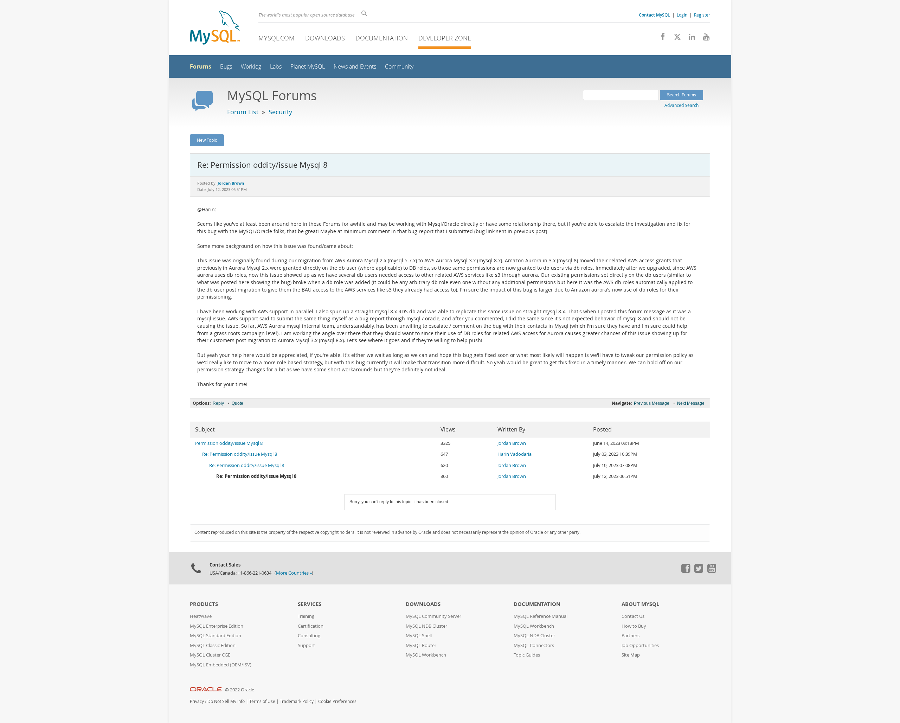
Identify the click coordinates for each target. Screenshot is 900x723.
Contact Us (633, 616)
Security (280, 112)
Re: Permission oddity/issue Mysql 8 (239, 454)
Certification (310, 626)
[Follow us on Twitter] (698, 571)
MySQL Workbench (426, 655)
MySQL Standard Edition (215, 636)
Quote (237, 403)
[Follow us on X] (674, 39)
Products (204, 604)
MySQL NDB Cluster (426, 626)
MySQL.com (276, 38)
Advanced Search (681, 105)
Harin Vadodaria (514, 454)
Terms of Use (262, 701)
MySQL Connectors (534, 645)
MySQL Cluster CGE (210, 655)
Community (399, 66)
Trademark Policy (297, 701)
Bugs (226, 66)
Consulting (309, 636)
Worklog (251, 66)
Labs (276, 66)
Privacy (197, 701)
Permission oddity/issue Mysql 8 (229, 443)
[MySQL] (214, 28)
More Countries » (294, 573)
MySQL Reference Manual (540, 616)
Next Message (691, 403)
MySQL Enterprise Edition (216, 626)
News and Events (355, 66)
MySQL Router (421, 645)
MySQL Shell (419, 636)
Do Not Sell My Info (226, 701)
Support (306, 645)
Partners (630, 636)
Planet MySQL (307, 66)
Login (682, 15)
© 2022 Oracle (239, 690)
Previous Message (651, 403)
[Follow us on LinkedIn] (689, 39)
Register (702, 15)
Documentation (381, 38)
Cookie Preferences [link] (337, 701)
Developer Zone (444, 38)
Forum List (242, 112)
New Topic (207, 140)
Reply (218, 403)
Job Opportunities (640, 645)
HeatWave (201, 616)
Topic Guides (527, 655)
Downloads (325, 38)
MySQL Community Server (433, 616)
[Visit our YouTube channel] (703, 39)
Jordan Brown (511, 443)
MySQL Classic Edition (213, 645)
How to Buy (634, 626)
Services (309, 604)
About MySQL (640, 604)
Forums (200, 66)
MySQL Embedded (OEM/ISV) (220, 665)
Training (306, 616)
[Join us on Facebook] (660, 39)
